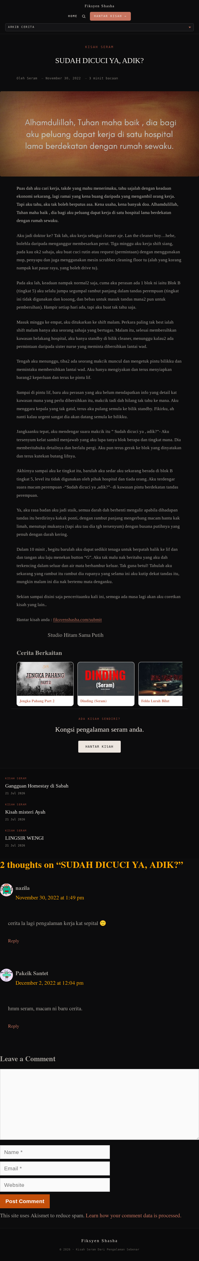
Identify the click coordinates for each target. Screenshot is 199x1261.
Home (72, 16)
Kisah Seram (99, 47)
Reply (13, 940)
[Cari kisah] (83, 16)
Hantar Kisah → (110, 16)
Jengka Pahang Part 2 (36, 701)
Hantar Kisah (99, 746)
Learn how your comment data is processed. (133, 1215)
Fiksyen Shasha (100, 6)
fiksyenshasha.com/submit (77, 619)
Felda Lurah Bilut (155, 701)
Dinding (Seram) (93, 701)
